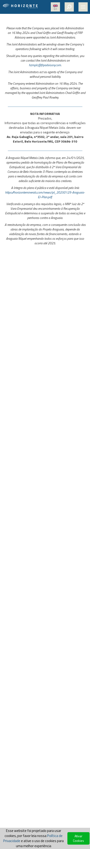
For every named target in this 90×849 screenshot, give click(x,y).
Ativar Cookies (78, 838)
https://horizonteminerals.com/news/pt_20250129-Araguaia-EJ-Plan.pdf (45, 194)
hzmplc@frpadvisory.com (45, 65)
